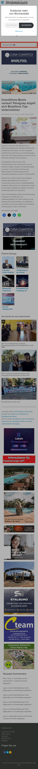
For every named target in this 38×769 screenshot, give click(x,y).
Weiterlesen (19, 31)
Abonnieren (26, 25)
